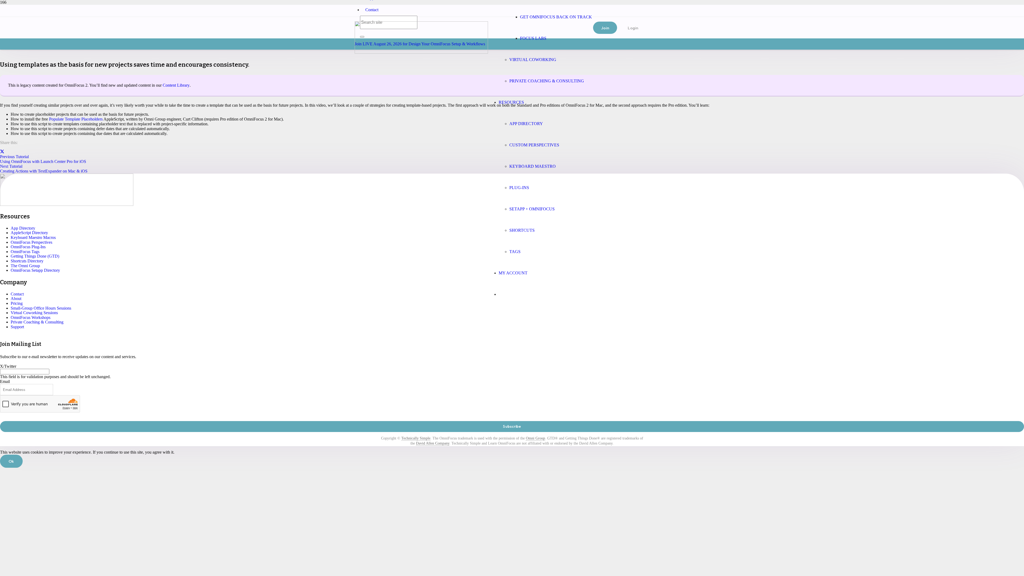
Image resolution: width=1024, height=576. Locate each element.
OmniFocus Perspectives (31, 242)
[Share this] (2, 152)
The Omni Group (25, 265)
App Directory (23, 228)
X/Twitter (8, 366)
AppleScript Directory (29, 232)
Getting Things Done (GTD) (35, 256)
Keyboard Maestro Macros (33, 237)
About (16, 298)
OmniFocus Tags (25, 251)
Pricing (17, 303)
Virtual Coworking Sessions (34, 312)
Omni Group (535, 438)
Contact (371, 9)
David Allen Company (432, 443)
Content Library (176, 85)
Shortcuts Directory (27, 261)
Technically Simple (415, 438)
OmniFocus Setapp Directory (35, 270)
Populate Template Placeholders (76, 119)
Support (17, 327)
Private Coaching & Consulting (37, 322)
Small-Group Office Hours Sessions (41, 308)
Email (5, 381)
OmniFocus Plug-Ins (28, 247)
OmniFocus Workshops (30, 317)
